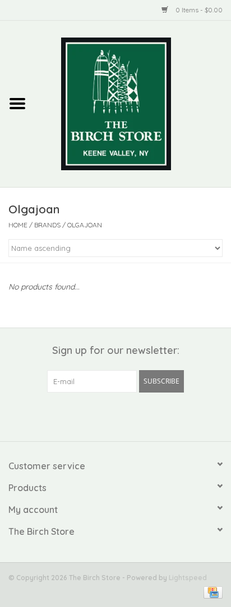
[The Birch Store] (133, 103)
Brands (47, 225)
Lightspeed (188, 577)
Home (17, 225)
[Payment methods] (211, 591)
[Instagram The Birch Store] (126, 415)
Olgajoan (84, 225)
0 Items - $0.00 (198, 10)
